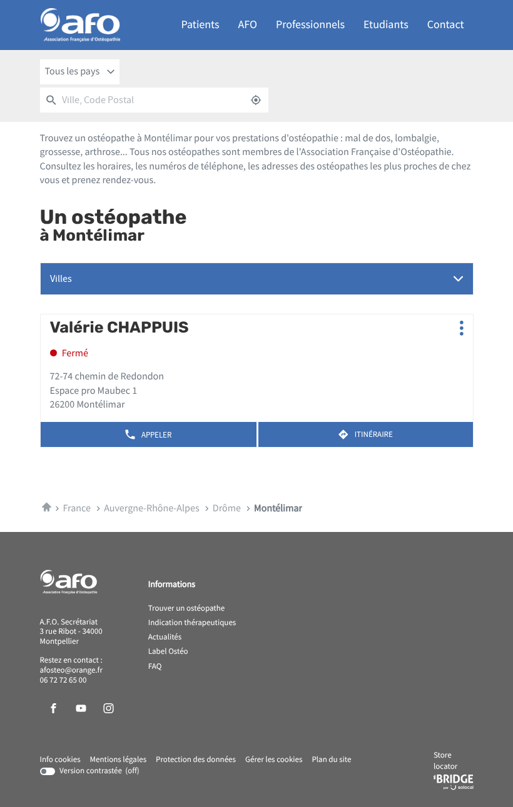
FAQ (155, 666)
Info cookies (60, 760)
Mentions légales (118, 760)
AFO (247, 25)
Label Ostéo (168, 651)
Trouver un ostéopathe (186, 608)
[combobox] (80, 71)
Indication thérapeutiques (192, 623)
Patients (200, 25)
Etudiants (386, 25)
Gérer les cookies (273, 759)
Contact (445, 25)
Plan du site (331, 759)
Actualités (165, 637)
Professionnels (310, 25)
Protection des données (196, 760)
